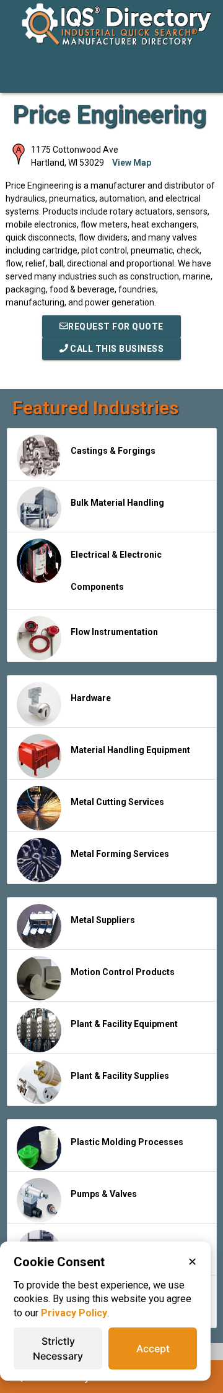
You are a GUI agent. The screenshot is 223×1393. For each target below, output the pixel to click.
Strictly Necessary (58, 1348)
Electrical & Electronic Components (116, 571)
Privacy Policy (74, 1313)
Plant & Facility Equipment (124, 1024)
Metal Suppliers (103, 920)
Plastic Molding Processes (127, 1142)
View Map (131, 163)
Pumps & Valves (104, 1194)
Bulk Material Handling (117, 503)
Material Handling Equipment (130, 750)
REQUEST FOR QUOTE (116, 326)
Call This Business (116, 349)
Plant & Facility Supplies (120, 1076)
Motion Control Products (123, 972)
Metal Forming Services (120, 854)
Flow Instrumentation (114, 632)
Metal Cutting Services (117, 802)
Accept (153, 1348)
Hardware (91, 698)
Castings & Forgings (113, 451)
